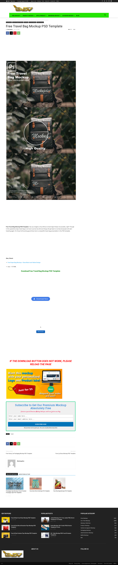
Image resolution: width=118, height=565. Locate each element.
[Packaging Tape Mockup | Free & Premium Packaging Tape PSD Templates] (17, 484)
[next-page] (10, 496)
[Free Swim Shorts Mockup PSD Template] (41, 484)
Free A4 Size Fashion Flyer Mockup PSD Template (24, 533)
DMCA (115, 563)
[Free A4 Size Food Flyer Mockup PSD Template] (6, 520)
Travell (12, 434)
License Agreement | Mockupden (89, 563)
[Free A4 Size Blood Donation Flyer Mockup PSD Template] (6, 527)
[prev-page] (7, 496)
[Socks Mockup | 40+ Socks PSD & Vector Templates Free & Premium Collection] (45, 527)
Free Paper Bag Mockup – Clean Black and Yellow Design (24, 262)
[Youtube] (111, 1)
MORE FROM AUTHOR (24, 474)
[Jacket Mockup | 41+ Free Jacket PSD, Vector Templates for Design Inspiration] (45, 520)
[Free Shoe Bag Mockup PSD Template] (64, 484)
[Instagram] (104, 1)
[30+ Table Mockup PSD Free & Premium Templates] (45, 535)
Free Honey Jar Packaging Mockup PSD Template (19, 453)
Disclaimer (100, 563)
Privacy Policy (77, 563)
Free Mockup (13, 20)
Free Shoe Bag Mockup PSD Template (62, 491)
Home (7, 20)
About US (71, 563)
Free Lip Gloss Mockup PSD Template (65, 453)
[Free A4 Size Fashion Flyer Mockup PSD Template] (6, 535)
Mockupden (10, 29)
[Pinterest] (15, 33)
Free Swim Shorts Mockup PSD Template (40, 491)
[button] (105, 15)
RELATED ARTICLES (12, 474)
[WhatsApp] (18, 33)
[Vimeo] (109, 1)
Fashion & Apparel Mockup (23, 20)
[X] (107, 1)
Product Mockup (40, 22)
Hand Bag (26, 22)
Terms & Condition (108, 563)
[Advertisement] (69, 8)
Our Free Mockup (32, 22)
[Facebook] (102, 1)
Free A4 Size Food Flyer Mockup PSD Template (23, 518)
